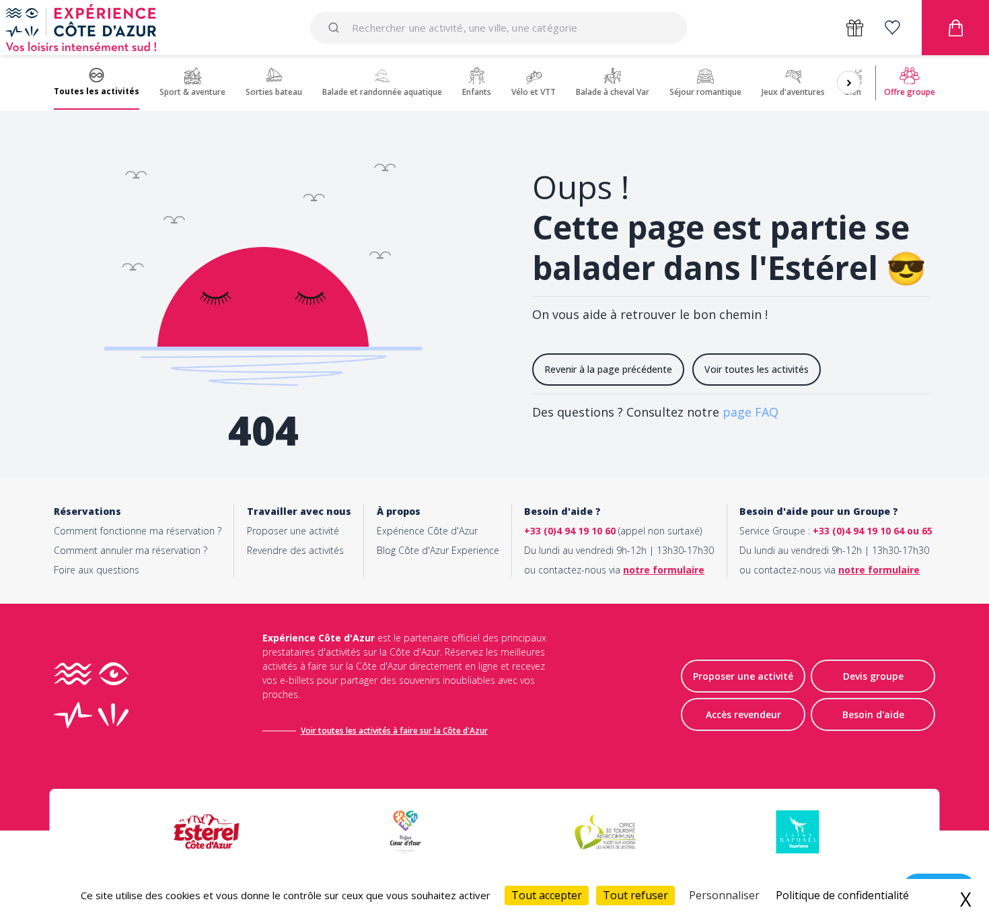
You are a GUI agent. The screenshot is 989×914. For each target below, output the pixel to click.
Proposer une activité (293, 530)
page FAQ (750, 412)
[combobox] (498, 27)
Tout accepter (546, 895)
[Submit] (336, 27)
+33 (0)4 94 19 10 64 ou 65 (872, 530)
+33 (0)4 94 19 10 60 (570, 530)
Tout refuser (635, 895)
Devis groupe (873, 676)
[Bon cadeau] (854, 28)
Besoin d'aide (873, 714)
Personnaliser (724, 895)
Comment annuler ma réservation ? (130, 550)
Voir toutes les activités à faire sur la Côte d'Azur (394, 730)
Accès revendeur (743, 714)
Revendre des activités (295, 550)
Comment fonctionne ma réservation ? (137, 530)
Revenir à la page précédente (608, 369)
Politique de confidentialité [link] (842, 895)
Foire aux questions (96, 569)
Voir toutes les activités (756, 369)
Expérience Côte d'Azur (427, 530)
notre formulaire (663, 569)
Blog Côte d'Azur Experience (438, 550)
